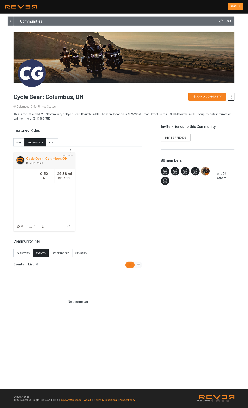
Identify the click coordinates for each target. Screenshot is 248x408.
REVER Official (35, 163)
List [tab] (52, 142)
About (87, 400)
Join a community (209, 96)
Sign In (235, 6)
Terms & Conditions (105, 400)
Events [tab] (41, 253)
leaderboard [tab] (60, 253)
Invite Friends (175, 137)
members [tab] (81, 253)
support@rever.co (71, 400)
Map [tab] (19, 142)
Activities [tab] (23, 253)
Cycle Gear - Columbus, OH (46, 159)
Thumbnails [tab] (35, 142)
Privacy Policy (127, 400)
